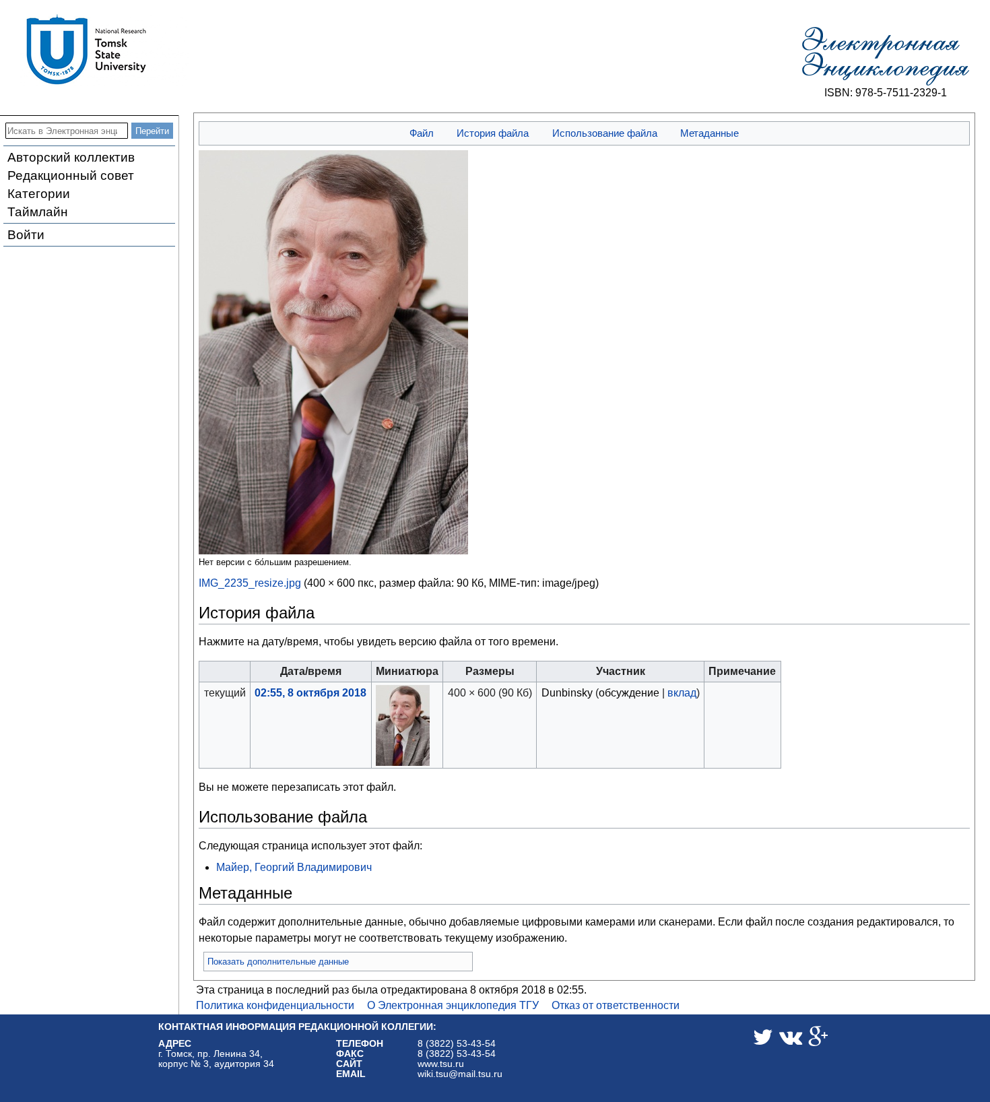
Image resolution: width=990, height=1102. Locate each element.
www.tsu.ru (441, 1064)
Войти (25, 235)
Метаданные (709, 133)
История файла (493, 133)
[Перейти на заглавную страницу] (885, 56)
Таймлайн (37, 212)
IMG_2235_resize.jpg (250, 583)
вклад (681, 693)
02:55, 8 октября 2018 (310, 693)
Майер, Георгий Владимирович (294, 867)
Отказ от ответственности (616, 1005)
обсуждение (629, 693)
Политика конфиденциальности (275, 1005)
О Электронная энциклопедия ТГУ (453, 1005)
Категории (38, 194)
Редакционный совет (70, 175)
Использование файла (604, 133)
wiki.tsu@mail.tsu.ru (460, 1074)
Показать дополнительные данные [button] (278, 962)
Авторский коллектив (71, 157)
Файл (421, 133)
